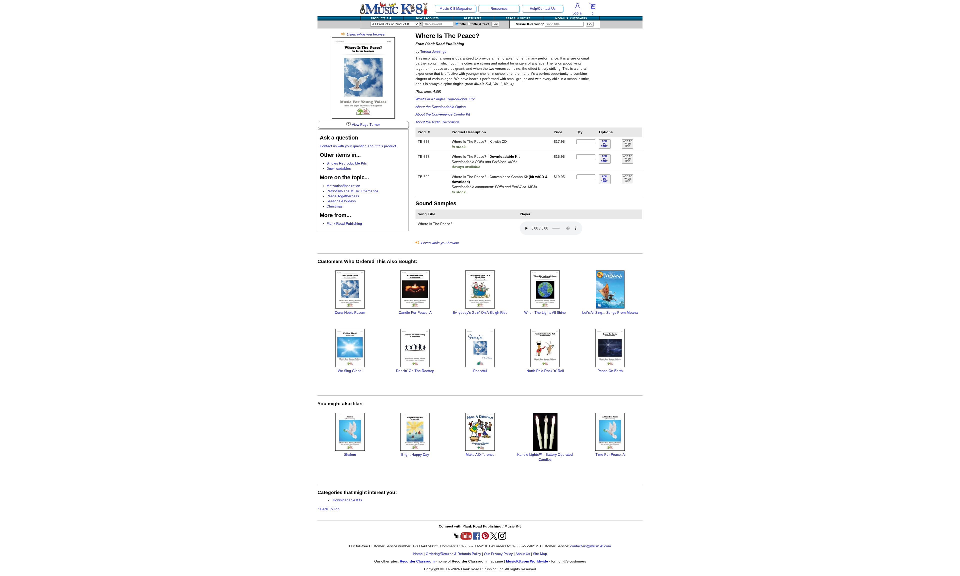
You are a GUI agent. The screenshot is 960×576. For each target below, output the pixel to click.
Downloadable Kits (347, 500)
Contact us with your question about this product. (358, 146)
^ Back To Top (329, 509)
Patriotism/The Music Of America (352, 191)
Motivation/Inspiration (343, 186)
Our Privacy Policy (498, 554)
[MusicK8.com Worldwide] (571, 18)
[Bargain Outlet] (518, 18)
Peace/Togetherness (342, 196)
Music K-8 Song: (530, 24)
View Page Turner (365, 124)
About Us (523, 554)
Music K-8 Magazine (456, 8)
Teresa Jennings (433, 52)
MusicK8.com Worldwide (527, 561)
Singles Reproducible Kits (346, 163)
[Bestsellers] (473, 18)
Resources (499, 8)
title (462, 24)
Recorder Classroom (417, 561)
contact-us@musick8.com (590, 546)
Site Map (540, 554)
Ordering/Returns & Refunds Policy (453, 554)
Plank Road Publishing (344, 224)
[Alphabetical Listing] (382, 18)
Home (418, 554)
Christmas (334, 206)
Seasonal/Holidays (341, 201)
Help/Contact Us (543, 8)
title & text (479, 24)
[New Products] (428, 18)
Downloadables (338, 168)
